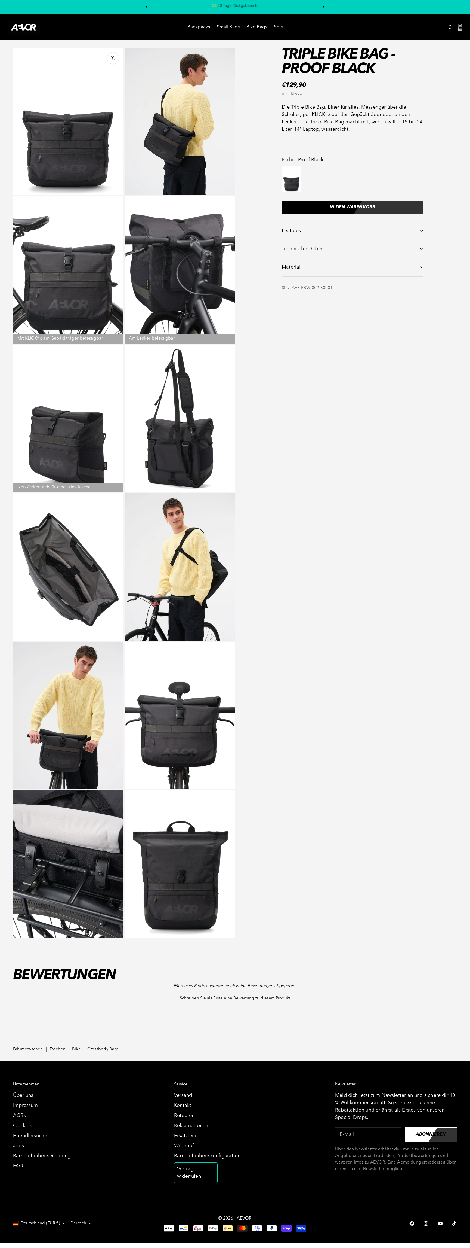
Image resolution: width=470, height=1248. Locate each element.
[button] (235, 997)
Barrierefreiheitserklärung (42, 1155)
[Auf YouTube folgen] (440, 1223)
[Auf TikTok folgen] (454, 1223)
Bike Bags (256, 27)
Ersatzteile (186, 1135)
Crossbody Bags (103, 1049)
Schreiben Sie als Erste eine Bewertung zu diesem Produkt (235, 998)
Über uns (23, 1095)
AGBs (19, 1115)
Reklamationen (191, 1125)
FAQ (18, 1166)
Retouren (184, 1115)
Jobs (18, 1145)
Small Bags (228, 27)
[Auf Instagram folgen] (426, 1223)
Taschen (58, 1049)
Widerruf (184, 1145)
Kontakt (182, 1105)
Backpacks (198, 27)
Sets (278, 27)
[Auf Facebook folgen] (412, 1223)
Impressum (25, 1105)
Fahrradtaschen (28, 1049)
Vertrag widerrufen (189, 1173)
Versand (183, 1095)
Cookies (22, 1125)
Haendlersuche (30, 1135)
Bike (76, 1049)
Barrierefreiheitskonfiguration (207, 1155)
